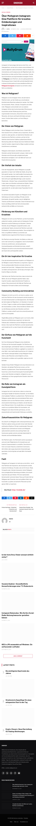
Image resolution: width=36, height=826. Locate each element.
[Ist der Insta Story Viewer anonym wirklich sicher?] (18, 543)
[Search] (33, 3)
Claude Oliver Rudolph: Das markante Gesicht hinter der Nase (26, 509)
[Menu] (3, 3)
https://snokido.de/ (18, 490)
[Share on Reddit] (27, 35)
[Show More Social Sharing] (32, 35)
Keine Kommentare (26, 29)
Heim (11, 821)
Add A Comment (17, 656)
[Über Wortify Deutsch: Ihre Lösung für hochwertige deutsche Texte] (6, 786)
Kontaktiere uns (24, 821)
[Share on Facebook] (5, 35)
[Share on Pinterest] (19, 35)
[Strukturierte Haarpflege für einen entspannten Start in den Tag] (18, 688)
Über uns (16, 821)
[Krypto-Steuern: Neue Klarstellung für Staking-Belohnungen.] (18, 717)
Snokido (26, 818)
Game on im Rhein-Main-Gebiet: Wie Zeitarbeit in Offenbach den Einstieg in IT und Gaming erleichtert (23, 795)
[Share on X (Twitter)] (12, 35)
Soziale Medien (6, 12)
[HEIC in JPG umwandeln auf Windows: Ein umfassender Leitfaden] (18, 632)
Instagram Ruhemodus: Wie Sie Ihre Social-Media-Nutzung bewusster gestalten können (18, 615)
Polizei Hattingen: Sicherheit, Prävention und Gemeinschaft (9, 509)
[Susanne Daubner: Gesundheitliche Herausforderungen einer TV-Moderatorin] (18, 572)
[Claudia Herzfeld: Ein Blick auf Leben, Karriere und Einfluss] (6, 806)
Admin (8, 29)
